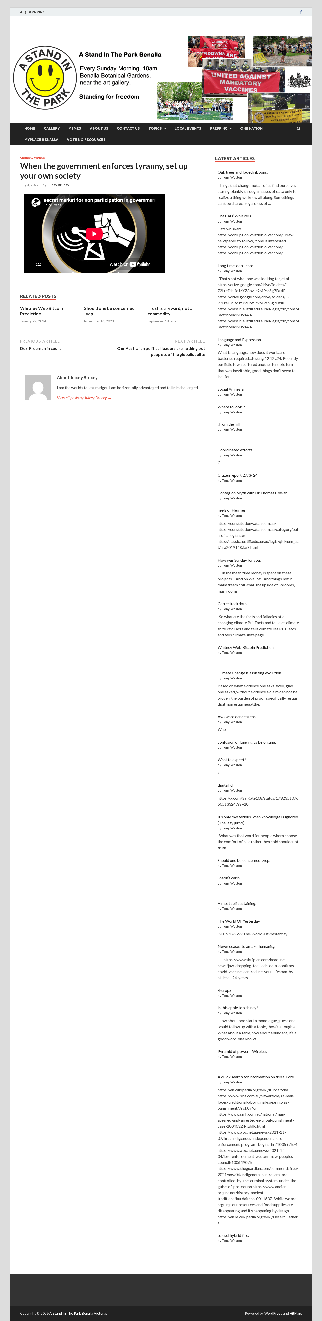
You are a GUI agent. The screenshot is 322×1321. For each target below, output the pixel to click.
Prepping (218, 128)
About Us (99, 128)
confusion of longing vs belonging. (247, 742)
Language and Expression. (240, 339)
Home (29, 128)
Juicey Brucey (58, 185)
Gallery (52, 128)
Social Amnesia (231, 389)
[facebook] (301, 12)
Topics (155, 128)
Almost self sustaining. (237, 903)
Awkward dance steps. (237, 716)
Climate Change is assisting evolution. (250, 672)
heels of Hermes (232, 510)
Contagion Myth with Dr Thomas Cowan (252, 492)
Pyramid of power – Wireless (242, 1051)
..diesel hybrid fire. (233, 1235)
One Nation (251, 128)
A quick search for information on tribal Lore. (256, 1076)
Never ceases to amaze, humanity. (246, 946)
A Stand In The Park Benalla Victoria (77, 1313)
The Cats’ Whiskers (234, 215)
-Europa (224, 990)
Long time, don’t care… (237, 265)
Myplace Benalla (41, 140)
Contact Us (128, 128)
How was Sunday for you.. (239, 560)
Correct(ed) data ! (233, 603)
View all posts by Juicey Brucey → (84, 397)
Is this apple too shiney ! (238, 1007)
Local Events (188, 128)
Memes (74, 128)
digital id (225, 785)
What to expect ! (232, 759)
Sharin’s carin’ (229, 877)
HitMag (295, 1313)
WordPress (273, 1313)
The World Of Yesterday (239, 921)
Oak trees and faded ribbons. (243, 172)
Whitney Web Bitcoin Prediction (246, 647)
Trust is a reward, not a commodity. (170, 311)
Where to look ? (231, 406)
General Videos (32, 157)
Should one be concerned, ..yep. (244, 860)
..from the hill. (229, 424)
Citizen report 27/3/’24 (238, 475)
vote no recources (86, 140)
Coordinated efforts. (235, 449)
